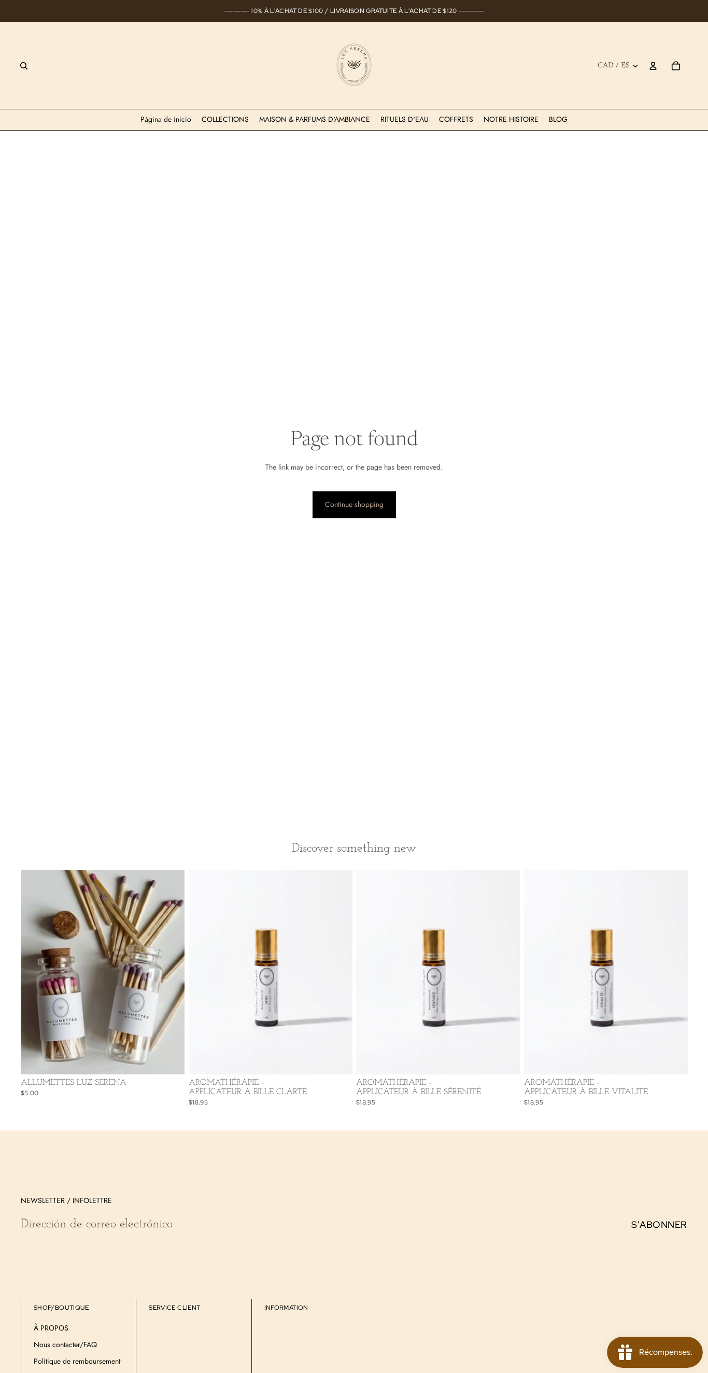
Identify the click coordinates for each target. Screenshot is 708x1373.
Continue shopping (354, 504)
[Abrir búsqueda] (23, 65)
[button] (42, 1352)
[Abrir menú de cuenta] (653, 65)
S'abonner (659, 1224)
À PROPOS (51, 1328)
